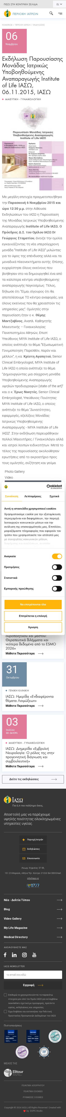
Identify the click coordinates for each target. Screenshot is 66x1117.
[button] (33, 1097)
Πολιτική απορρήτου (33, 1085)
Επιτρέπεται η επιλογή (33, 615)
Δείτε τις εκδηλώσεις (24, 779)
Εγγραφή (28, 985)
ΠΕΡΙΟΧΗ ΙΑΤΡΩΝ (23, 24)
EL (58, 4)
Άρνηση (33, 627)
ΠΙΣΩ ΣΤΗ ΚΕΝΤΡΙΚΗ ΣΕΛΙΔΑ (21, 4)
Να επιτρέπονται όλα (33, 604)
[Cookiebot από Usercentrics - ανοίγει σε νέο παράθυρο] (47, 487)
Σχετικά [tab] (54, 496)
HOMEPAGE (7, 24)
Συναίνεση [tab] (11, 496)
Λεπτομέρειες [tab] (32, 496)
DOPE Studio (36, 1111)
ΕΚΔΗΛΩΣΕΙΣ (39, 24)
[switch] (57, 567)
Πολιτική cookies (33, 1091)
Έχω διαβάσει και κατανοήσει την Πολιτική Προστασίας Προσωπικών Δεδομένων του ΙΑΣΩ (32, 1013)
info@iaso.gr (33, 878)
